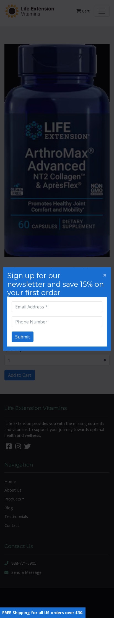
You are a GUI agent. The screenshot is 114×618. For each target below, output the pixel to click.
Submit (22, 337)
